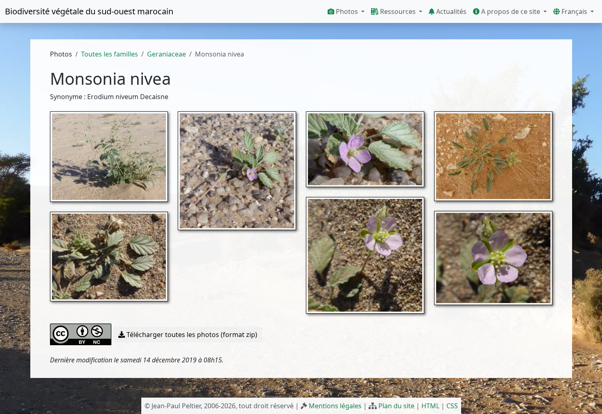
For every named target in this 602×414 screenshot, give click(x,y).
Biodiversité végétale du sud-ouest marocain (89, 11)
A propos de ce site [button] (511, 11)
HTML (430, 405)
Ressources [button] (397, 11)
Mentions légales (335, 405)
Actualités (450, 11)
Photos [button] (347, 11)
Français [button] (574, 11)
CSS (452, 405)
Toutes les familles (109, 54)
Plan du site (396, 405)
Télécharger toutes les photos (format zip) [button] (191, 334)
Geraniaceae (166, 54)
